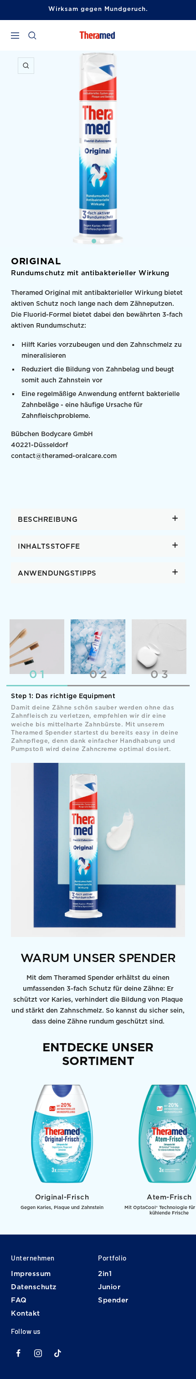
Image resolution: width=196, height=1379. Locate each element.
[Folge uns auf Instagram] (38, 1353)
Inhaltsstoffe (49, 546)
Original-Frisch (62, 1197)
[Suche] (32, 35)
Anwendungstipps (57, 573)
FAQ (19, 1300)
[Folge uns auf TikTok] (57, 1353)
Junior (109, 1287)
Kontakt (25, 1313)
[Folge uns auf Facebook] (18, 1353)
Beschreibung (47, 519)
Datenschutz (34, 1287)
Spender (113, 1300)
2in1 (105, 1274)
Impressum (31, 1274)
